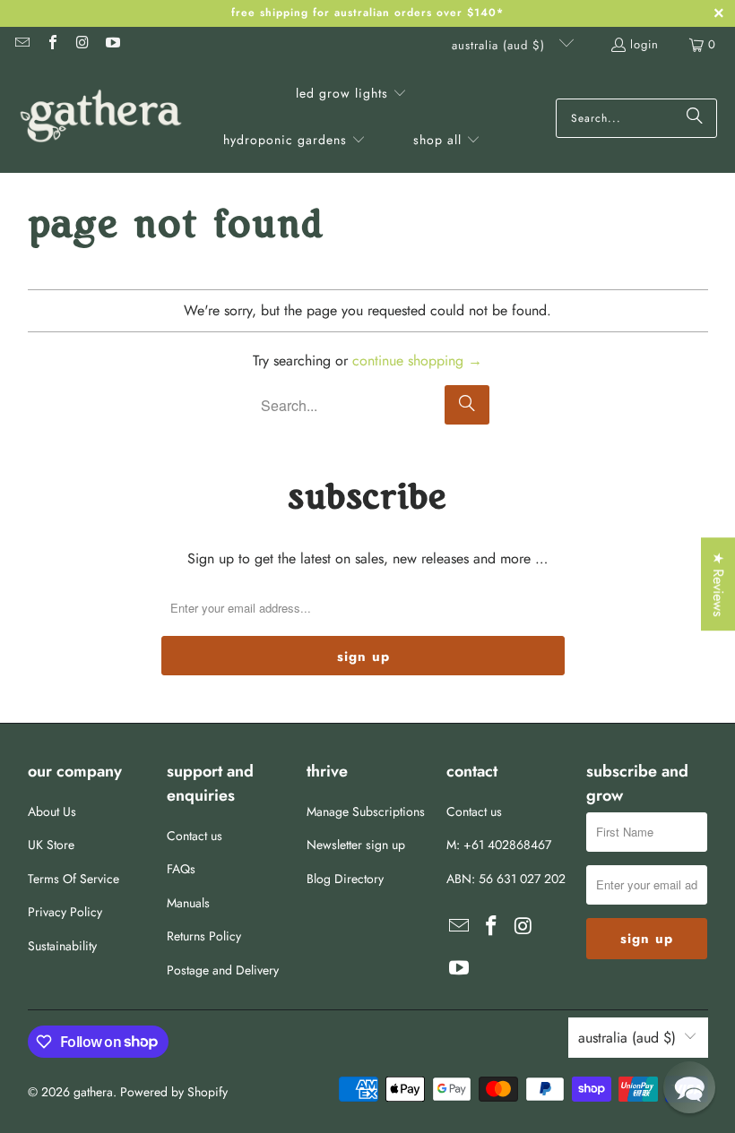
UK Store (51, 845)
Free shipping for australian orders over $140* (367, 12)
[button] (351, 95)
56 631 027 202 (522, 879)
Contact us (194, 836)
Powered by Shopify (174, 1092)
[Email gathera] (21, 44)
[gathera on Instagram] (82, 44)
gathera (93, 1092)
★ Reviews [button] (718, 584)
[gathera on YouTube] (111, 44)
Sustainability (62, 946)
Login (644, 44)
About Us (52, 811)
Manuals (188, 903)
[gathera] (101, 118)
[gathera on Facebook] (51, 44)
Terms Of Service (73, 879)
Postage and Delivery (223, 970)
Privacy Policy (65, 912)
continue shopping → (417, 360)
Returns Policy (204, 936)
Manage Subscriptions (366, 811)
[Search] (694, 118)
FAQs (181, 869)
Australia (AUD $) (500, 45)
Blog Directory (345, 879)
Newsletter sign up (356, 845)
